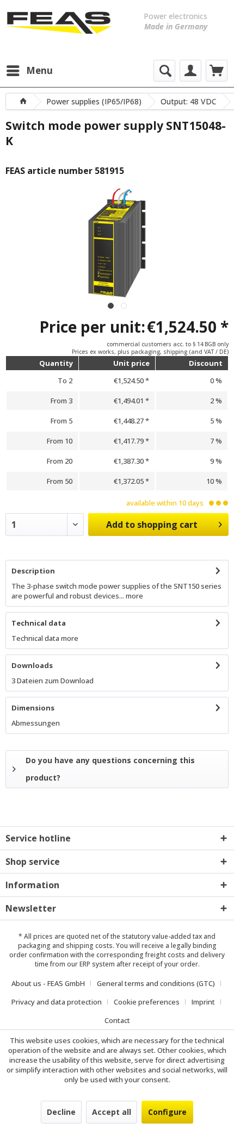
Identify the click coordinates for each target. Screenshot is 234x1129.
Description (33, 571)
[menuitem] (29, 71)
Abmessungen (35, 723)
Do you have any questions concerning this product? (110, 769)
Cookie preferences (147, 1002)
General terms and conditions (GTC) (156, 983)
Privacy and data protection (56, 1002)
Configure (167, 1112)
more (133, 596)
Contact (117, 1020)
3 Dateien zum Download (52, 680)
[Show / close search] (164, 71)
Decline (61, 1112)
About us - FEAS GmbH (48, 983)
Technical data (38, 623)
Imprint (203, 1002)
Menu (39, 70)
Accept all (111, 1112)
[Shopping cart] (216, 71)
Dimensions (32, 708)
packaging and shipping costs (65, 945)
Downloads (32, 665)
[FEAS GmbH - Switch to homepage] (58, 27)
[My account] (190, 71)
